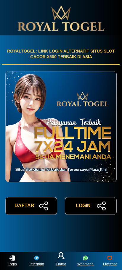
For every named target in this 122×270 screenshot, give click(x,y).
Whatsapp (85, 264)
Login (12, 264)
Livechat (110, 264)
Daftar (61, 264)
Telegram (36, 264)
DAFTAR (24, 205)
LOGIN (83, 205)
